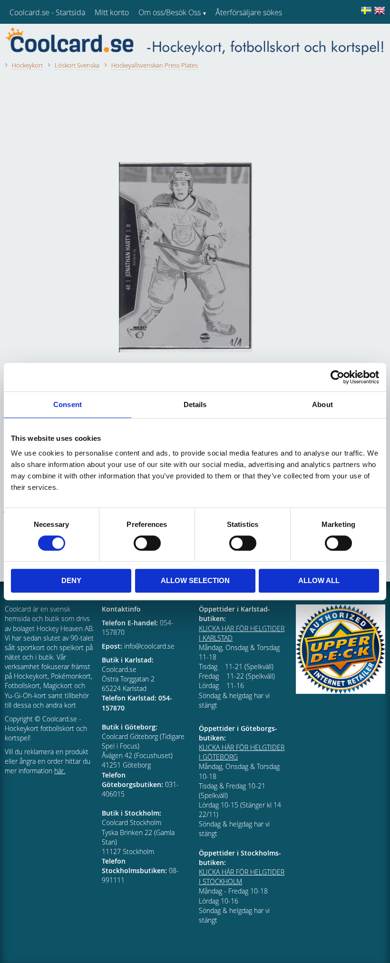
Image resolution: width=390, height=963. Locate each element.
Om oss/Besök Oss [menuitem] (169, 12)
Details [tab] (195, 404)
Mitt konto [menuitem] (112, 12)
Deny (71, 580)
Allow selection (195, 580)
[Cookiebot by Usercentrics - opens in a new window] (337, 377)
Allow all (319, 580)
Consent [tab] (67, 404)
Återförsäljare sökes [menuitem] (248, 12)
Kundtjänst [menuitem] (233, 37)
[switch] (147, 543)
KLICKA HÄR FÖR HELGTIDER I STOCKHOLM (241, 876)
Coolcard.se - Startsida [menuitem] (47, 12)
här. (59, 770)
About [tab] (322, 404)
